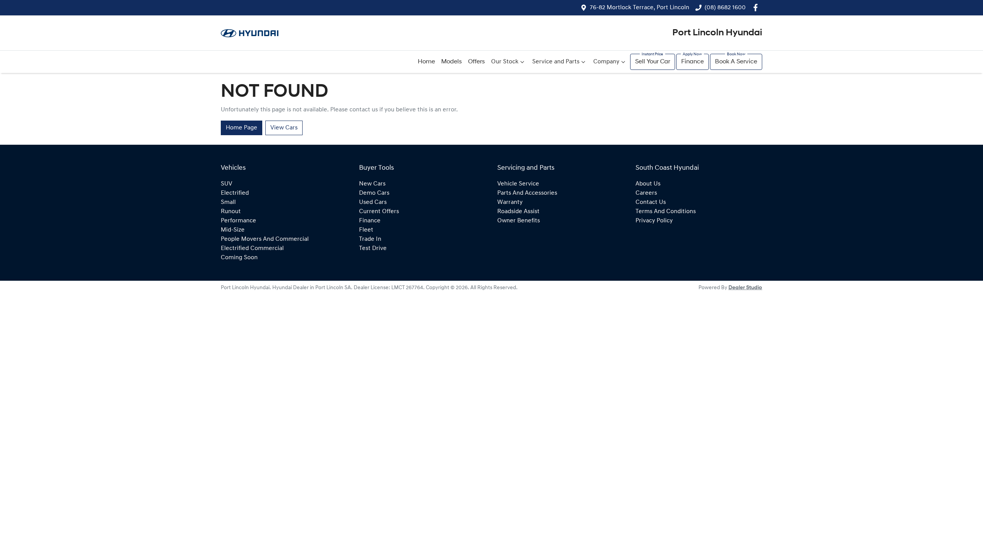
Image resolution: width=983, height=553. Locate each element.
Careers (646, 193)
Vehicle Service (518, 184)
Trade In (370, 239)
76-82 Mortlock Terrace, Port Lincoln (639, 8)
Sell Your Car (652, 62)
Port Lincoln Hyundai (717, 33)
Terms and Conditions (665, 212)
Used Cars (373, 202)
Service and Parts (555, 62)
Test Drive (373, 248)
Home (426, 62)
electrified (235, 193)
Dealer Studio (745, 288)
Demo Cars (374, 193)
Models (451, 62)
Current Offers (379, 212)
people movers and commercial (265, 239)
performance (238, 221)
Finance (692, 62)
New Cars (372, 184)
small (228, 202)
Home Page (241, 128)
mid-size (233, 230)
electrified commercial (252, 248)
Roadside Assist (518, 212)
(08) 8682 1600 (725, 8)
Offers (476, 62)
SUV (226, 184)
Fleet (366, 230)
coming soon (239, 258)
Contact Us (650, 202)
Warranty (510, 202)
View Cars (284, 128)
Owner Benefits (518, 221)
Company (606, 62)
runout (231, 212)
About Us (647, 184)
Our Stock (504, 62)
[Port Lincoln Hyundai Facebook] (757, 7)
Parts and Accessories (527, 193)
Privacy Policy (654, 221)
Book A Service (736, 62)
